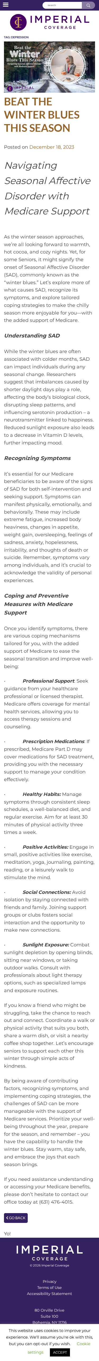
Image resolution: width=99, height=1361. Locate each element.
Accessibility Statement (49, 1293)
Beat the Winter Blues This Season (41, 114)
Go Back (17, 1218)
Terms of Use (49, 1287)
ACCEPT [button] (60, 1352)
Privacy (49, 1281)
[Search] (88, 5)
